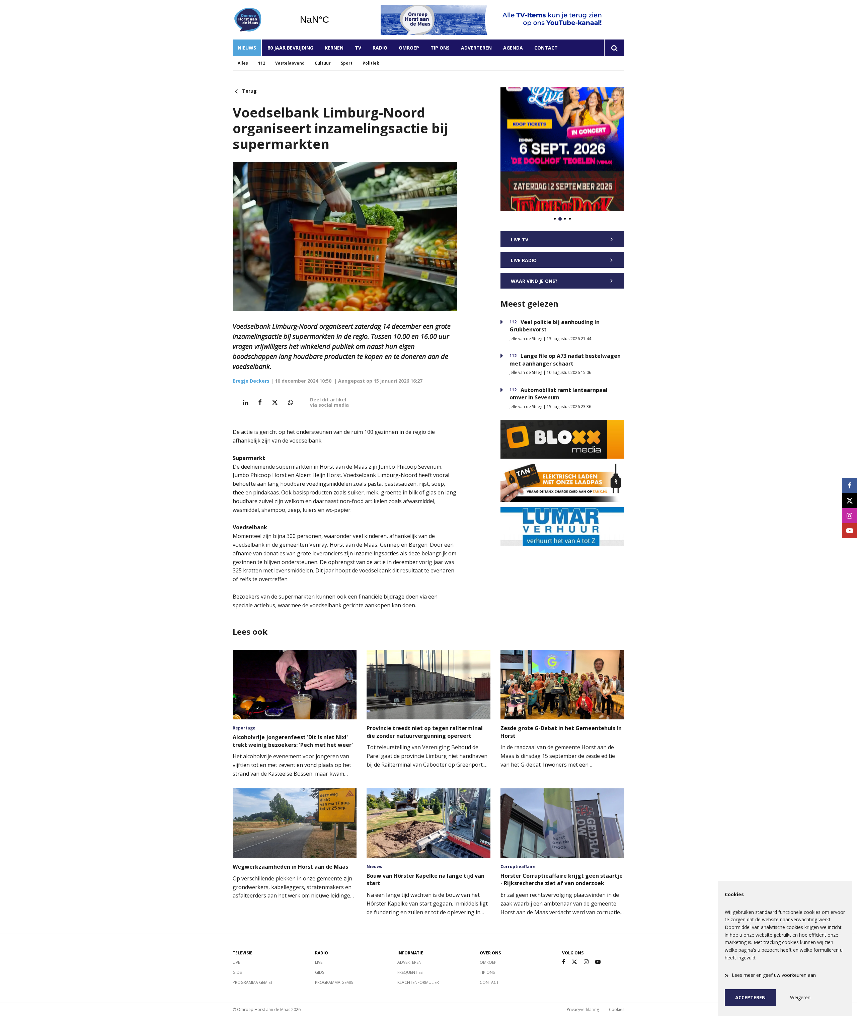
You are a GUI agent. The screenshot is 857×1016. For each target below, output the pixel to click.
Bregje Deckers (251, 381)
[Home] (261, 20)
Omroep (409, 48)
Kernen (334, 48)
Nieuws (247, 48)
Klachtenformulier (418, 982)
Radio (380, 48)
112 (261, 63)
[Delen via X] (275, 402)
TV (358, 48)
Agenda (513, 48)
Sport (347, 63)
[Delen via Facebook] (260, 402)
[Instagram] (586, 962)
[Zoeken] (614, 48)
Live (236, 962)
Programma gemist (253, 982)
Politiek (371, 63)
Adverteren (476, 48)
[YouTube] (598, 962)
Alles (243, 63)
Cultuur (323, 63)
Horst (332, 19)
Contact (546, 48)
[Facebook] (563, 962)
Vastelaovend (290, 63)
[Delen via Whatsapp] (290, 402)
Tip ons (440, 48)
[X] (574, 962)
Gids (237, 972)
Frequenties (409, 972)
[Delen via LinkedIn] (245, 402)
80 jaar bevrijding (290, 48)
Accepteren (750, 997)
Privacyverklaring (583, 1009)
